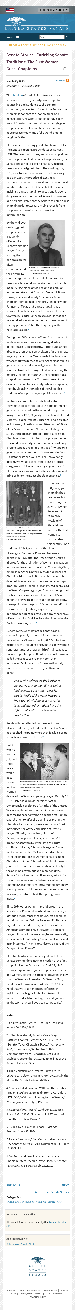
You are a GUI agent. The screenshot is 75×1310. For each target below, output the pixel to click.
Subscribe (60, 80)
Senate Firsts (55, 1201)
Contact (11, 1290)
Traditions (41, 1201)
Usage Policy (50, 1290)
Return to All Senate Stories (51, 1192)
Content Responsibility (29, 1290)
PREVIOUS (13, 1185)
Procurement (55, 1293)
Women (30, 1201)
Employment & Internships (32, 1293)
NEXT (65, 1185)
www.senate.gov (38, 1296)
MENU (11, 37)
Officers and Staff (15, 1201)
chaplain (17, 95)
